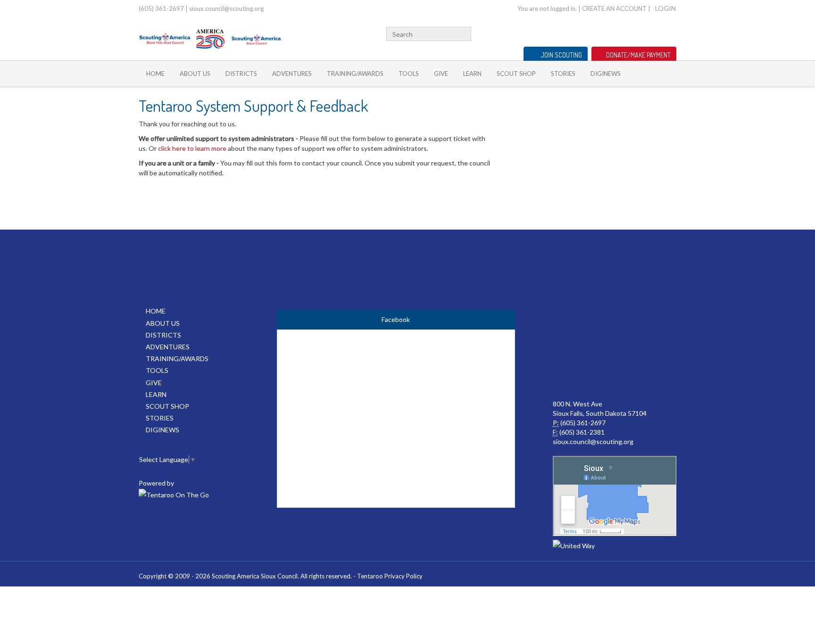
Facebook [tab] (396, 319)
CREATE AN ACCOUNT (614, 8)
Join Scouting (561, 55)
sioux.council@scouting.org (226, 8)
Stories (563, 73)
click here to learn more (192, 148)
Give (441, 73)
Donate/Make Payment (638, 55)
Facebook (628, 33)
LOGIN (665, 8)
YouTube (640, 33)
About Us (195, 73)
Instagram (671, 33)
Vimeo (655, 33)
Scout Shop (516, 73)
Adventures (292, 73)
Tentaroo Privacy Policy (390, 576)
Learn (472, 73)
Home (155, 73)
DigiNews (605, 73)
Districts (241, 73)
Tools (409, 73)
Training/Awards (355, 73)
